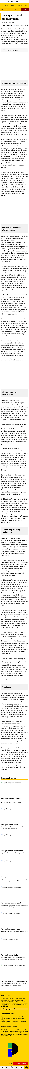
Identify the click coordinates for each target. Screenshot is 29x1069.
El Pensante (14, 1)
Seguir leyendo (4, 1006)
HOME (6, 5)
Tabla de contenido (12, 50)
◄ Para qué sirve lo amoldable (8, 9)
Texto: (3, 25)
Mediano (18, 25)
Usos (3, 22)
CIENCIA (20, 6)
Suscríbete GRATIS (22, 1063)
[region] (14, 66)
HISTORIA (13, 6)
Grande (25, 25)
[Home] (26, 1068)
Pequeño (10, 25)
